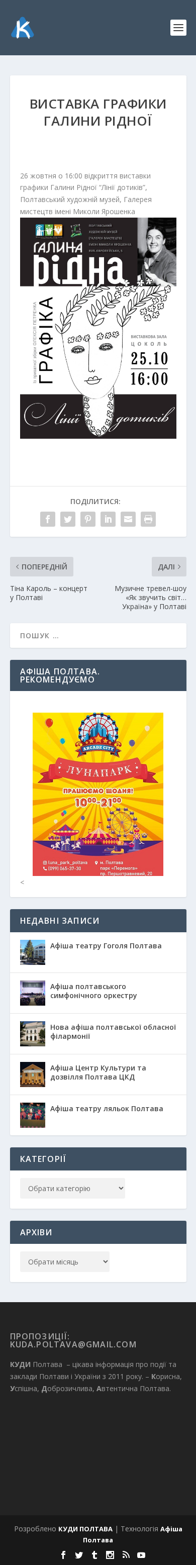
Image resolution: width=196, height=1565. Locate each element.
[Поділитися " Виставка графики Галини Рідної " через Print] (148, 519)
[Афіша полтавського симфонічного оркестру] (32, 993)
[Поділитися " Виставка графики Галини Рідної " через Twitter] (68, 519)
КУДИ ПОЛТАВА (85, 1528)
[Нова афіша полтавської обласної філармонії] (32, 1033)
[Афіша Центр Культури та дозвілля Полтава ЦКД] (32, 1074)
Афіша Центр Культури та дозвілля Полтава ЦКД (98, 1072)
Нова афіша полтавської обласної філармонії (113, 1031)
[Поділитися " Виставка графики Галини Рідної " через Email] (128, 519)
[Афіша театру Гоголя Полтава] (32, 952)
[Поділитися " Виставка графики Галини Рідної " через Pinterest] (88, 519)
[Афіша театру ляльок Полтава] (32, 1115)
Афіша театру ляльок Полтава (106, 1108)
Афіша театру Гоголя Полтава (106, 945)
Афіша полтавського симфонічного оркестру (93, 991)
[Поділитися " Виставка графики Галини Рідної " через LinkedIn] (108, 519)
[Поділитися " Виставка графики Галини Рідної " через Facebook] (48, 519)
